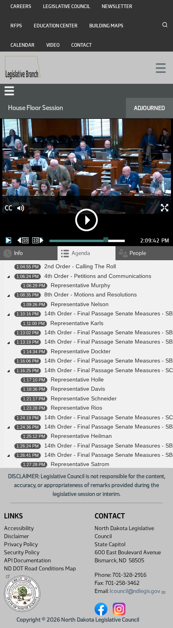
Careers (20, 6)
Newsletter (117, 6)
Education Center (56, 26)
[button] (9, 91)
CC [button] (8, 208)
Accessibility (19, 528)
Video (53, 45)
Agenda (81, 253)
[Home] (22, 68)
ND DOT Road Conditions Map (40, 568)
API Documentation (27, 560)
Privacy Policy (21, 544)
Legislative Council (66, 6)
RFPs (16, 26)
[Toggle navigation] (157, 67)
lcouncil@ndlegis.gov (135, 591)
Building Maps (106, 26)
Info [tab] (18, 253)
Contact (81, 45)
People (138, 253)
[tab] (86, 253)
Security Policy (21, 552)
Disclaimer (16, 536)
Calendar (22, 45)
